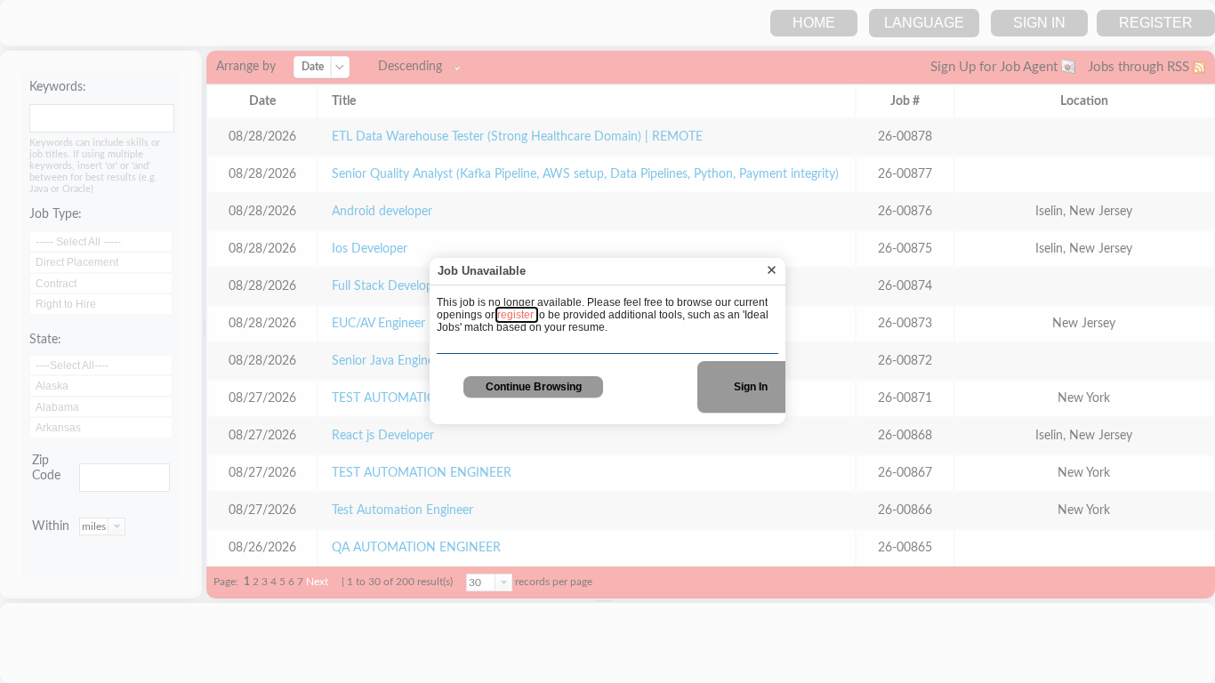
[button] (771, 270)
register (516, 315)
